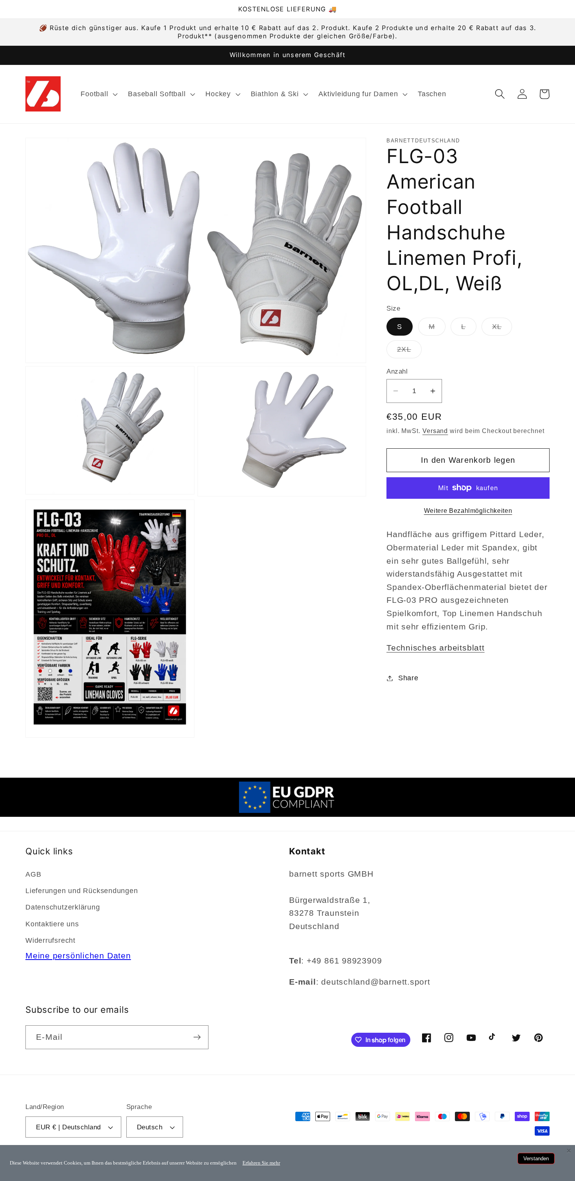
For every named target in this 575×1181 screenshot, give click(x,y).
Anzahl (397, 371)
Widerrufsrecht (50, 940)
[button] (98, 93)
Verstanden (536, 1158)
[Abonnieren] (197, 1037)
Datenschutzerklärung (62, 907)
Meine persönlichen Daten (78, 955)
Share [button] (408, 678)
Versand (435, 430)
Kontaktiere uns (52, 924)
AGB (33, 874)
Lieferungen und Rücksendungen (81, 891)
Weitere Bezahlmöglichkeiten (468, 510)
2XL (409, 351)
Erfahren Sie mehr (261, 1163)
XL (502, 329)
